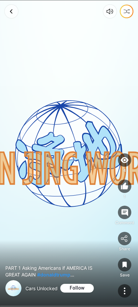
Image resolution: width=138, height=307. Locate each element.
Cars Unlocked (41, 288)
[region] (69, 153)
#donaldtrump (53, 274)
